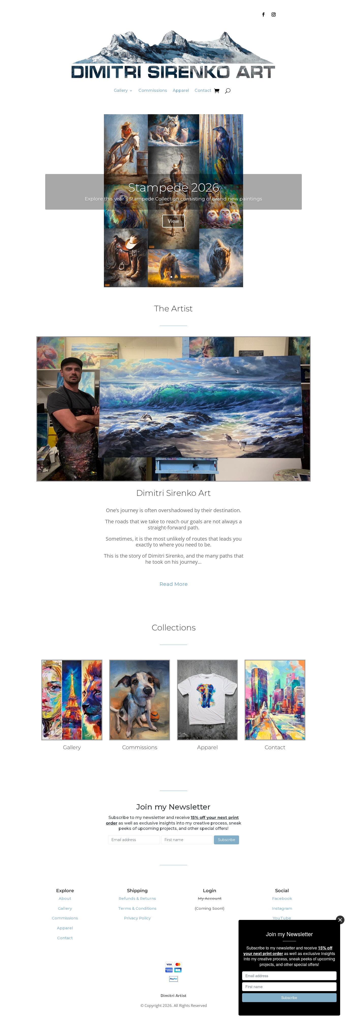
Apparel (181, 90)
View (173, 221)
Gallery (121, 90)
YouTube (282, 918)
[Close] (340, 920)
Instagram (282, 908)
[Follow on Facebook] (263, 14)
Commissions (152, 90)
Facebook (282, 898)
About (65, 898)
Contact (203, 90)
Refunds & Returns (137, 898)
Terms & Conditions (137, 908)
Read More (174, 584)
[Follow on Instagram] (274, 14)
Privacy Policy (137, 918)
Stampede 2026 (173, 187)
